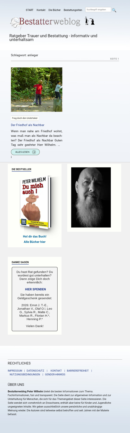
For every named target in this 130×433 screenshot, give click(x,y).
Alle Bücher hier (35, 242)
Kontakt (41, 10)
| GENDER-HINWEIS (53, 374)
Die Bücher (55, 10)
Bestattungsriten (73, 10)
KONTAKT (55, 370)
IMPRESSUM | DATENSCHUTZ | (28, 370)
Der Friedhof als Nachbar (27, 125)
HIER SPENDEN (35, 289)
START (29, 10)
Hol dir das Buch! (34, 236)
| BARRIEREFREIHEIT (75, 370)
